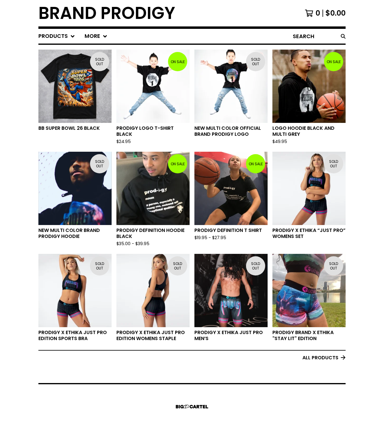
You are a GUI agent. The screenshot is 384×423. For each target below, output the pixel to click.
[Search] (343, 36)
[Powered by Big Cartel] (192, 406)
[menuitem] (56, 36)
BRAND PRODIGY (106, 13)
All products (320, 357)
